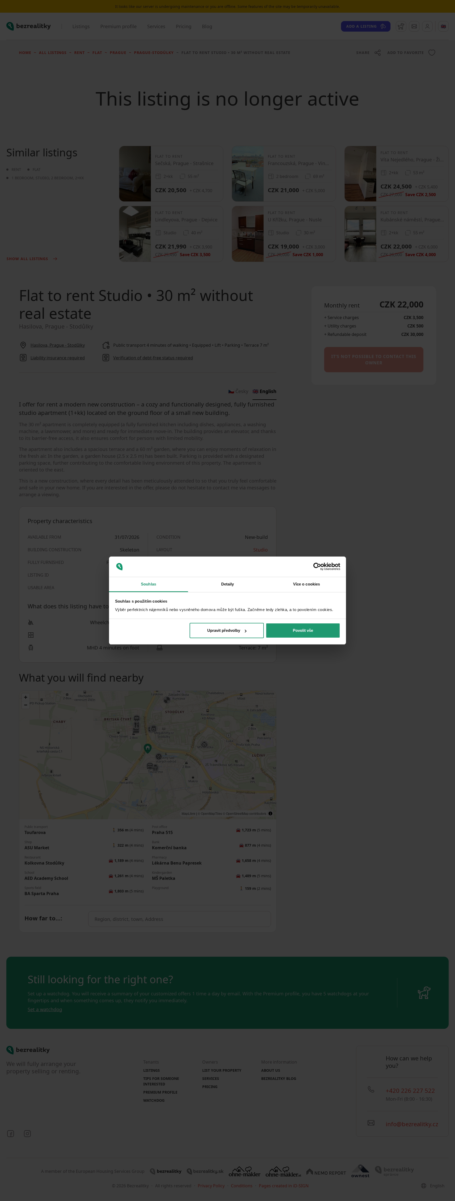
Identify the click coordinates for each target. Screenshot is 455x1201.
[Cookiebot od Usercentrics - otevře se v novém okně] (317, 567)
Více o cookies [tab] (306, 584)
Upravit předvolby (223, 630)
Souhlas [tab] (148, 584)
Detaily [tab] (227, 584)
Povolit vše (303, 630)
